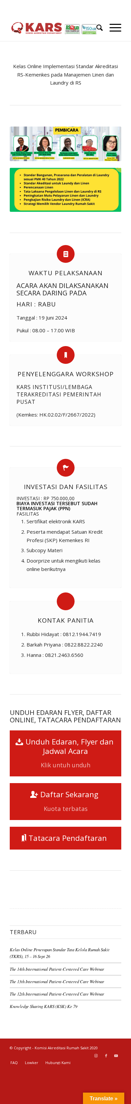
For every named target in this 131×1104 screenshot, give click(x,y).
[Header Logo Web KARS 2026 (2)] (54, 27)
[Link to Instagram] (96, 1056)
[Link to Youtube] (116, 1056)
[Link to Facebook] (106, 1056)
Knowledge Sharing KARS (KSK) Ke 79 (43, 1006)
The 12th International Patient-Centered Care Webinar (57, 994)
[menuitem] (96, 27)
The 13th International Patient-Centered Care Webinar (57, 981)
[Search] (96, 27)
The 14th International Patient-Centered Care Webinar (57, 969)
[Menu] (112, 27)
